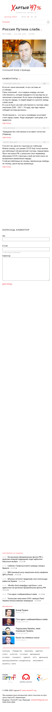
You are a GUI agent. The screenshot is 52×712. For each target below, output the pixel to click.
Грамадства (17, 651)
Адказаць (6, 123)
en (36, 17)
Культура (13, 654)
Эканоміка (28, 651)
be (28, 17)
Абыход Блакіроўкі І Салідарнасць (16, 660)
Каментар (6, 256)
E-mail (4, 246)
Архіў (23, 17)
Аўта (35, 657)
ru (32, 17)
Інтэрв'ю (6, 657)
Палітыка (6, 651)
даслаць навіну (11, 17)
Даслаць (7, 284)
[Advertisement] (26, 199)
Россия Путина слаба (21, 29)
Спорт (5, 654)
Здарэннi (39, 651)
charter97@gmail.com (39, 700)
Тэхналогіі (16, 657)
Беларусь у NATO (9, 664)
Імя (3, 236)
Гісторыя (24, 654)
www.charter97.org (29, 690)
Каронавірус (38, 660)
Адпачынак (43, 657)
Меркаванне (7, 606)
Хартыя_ (26, 8)
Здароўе (26, 657)
